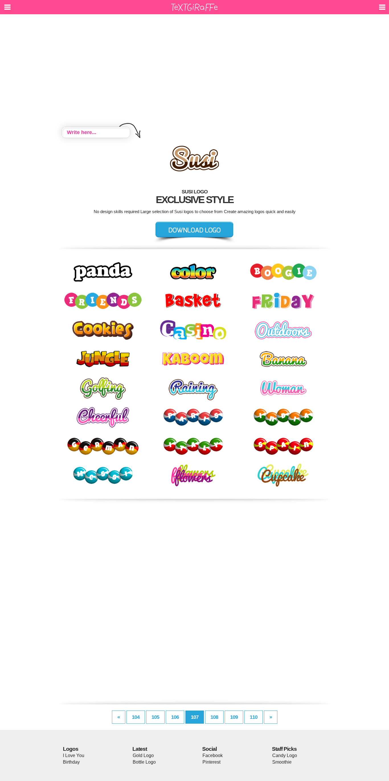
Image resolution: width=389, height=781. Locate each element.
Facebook (212, 755)
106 (175, 717)
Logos (70, 749)
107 (194, 717)
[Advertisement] (194, 71)
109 (234, 717)
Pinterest (211, 762)
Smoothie (282, 762)
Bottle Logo (144, 762)
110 (253, 717)
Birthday (71, 762)
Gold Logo (143, 755)
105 (155, 717)
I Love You (73, 755)
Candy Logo (284, 755)
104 (136, 717)
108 (214, 717)
